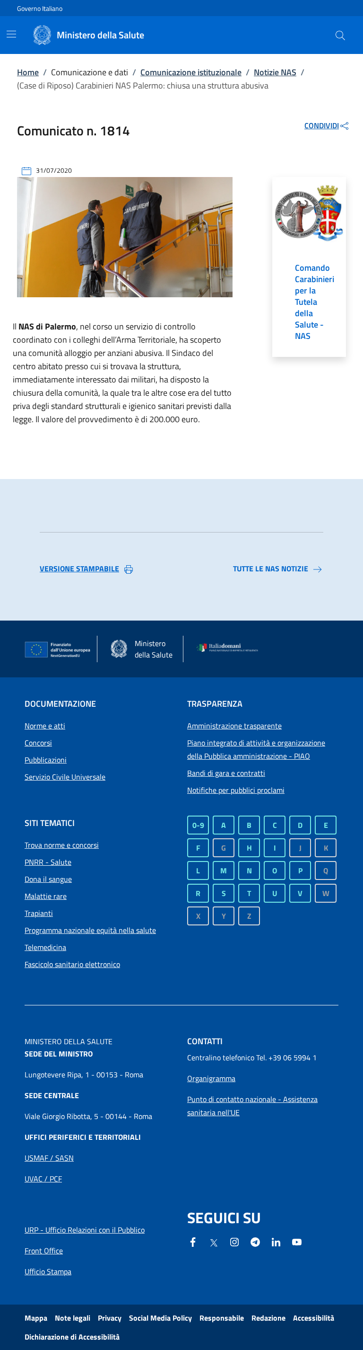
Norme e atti (45, 725)
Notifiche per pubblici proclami (236, 790)
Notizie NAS (275, 72)
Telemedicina (45, 947)
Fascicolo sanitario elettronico (72, 964)
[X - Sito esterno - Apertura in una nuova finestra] (213, 1242)
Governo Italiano (39, 8)
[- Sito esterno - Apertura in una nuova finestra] (296, 1241)
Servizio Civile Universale (65, 776)
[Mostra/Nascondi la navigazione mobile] (11, 34)
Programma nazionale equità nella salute (90, 930)
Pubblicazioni (46, 759)
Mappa (36, 1317)
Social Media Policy (160, 1317)
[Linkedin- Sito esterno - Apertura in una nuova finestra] (276, 1241)
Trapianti (39, 913)
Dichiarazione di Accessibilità (72, 1336)
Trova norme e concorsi (62, 845)
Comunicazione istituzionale (191, 72)
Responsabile (221, 1317)
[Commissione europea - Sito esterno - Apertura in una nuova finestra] (58, 650)
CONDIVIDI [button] (321, 125)
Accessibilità (313, 1317)
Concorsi (38, 742)
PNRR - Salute (48, 862)
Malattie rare (46, 896)
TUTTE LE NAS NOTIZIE (270, 568)
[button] (340, 35)
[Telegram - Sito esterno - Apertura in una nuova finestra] (255, 1241)
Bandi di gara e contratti (226, 773)
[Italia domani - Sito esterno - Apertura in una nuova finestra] (230, 649)
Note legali (72, 1317)
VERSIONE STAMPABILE (79, 568)
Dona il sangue (48, 879)
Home (28, 72)
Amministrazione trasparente (234, 725)
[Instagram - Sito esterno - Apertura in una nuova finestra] (234, 1241)
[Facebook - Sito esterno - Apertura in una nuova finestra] (193, 1241)
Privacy (109, 1317)
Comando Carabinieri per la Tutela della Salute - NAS (314, 302)
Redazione (268, 1317)
